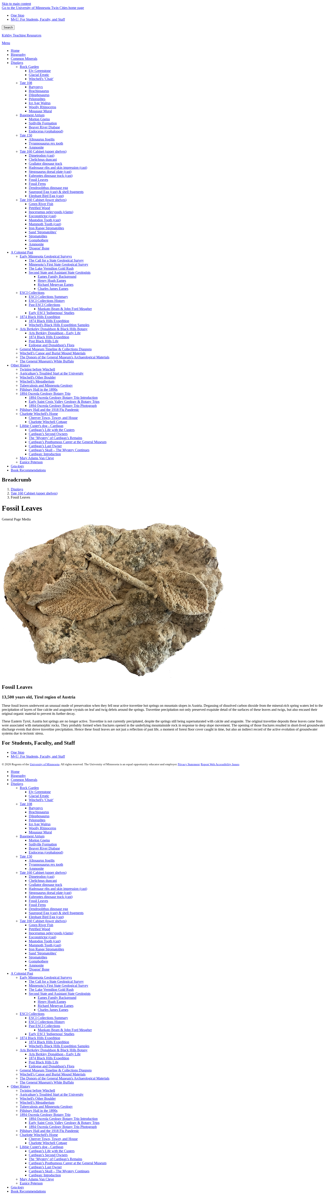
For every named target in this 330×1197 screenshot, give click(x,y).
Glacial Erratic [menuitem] (39, 75)
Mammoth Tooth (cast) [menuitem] (45, 224)
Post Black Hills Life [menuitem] (43, 341)
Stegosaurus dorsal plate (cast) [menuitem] (50, 171)
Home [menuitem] (15, 50)
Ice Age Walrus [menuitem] (40, 103)
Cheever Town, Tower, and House (53, 1139)
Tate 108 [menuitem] (26, 83)
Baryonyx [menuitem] (36, 87)
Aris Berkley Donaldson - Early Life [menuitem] (55, 333)
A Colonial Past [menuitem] (22, 252)
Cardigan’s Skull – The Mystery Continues (59, 1171)
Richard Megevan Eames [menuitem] (55, 284)
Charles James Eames (53, 1010)
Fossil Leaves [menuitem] (38, 180)
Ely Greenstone (40, 792)
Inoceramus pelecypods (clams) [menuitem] (51, 212)
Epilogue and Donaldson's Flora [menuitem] (51, 345)
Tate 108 (26, 804)
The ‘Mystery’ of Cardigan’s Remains (55, 1159)
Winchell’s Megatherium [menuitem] (37, 381)
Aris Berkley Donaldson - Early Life (55, 1054)
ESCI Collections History (47, 1022)
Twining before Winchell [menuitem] (37, 369)
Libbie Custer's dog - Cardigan (41, 1147)
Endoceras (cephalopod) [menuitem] (46, 131)
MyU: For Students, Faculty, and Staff (38, 19)
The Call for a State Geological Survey (56, 981)
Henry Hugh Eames (52, 1002)
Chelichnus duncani (43, 881)
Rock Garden (29, 788)
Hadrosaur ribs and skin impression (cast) (58, 889)
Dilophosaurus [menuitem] (39, 95)
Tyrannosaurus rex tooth (46, 864)
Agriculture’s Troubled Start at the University (52, 1094)
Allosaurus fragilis (42, 860)
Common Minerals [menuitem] (24, 59)
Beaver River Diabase (44, 848)
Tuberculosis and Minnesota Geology (46, 1106)
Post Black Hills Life (43, 1062)
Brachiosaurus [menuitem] (39, 91)
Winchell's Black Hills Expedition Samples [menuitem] (59, 325)
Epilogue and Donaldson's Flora (51, 1066)
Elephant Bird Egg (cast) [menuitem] (46, 196)
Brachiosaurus (39, 812)
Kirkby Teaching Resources (21, 35)
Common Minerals (24, 780)
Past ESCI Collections (44, 1026)
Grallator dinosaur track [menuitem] (45, 163)
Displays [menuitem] (17, 63)
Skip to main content (16, 4)
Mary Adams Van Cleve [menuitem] (37, 458)
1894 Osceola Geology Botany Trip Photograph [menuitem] (63, 406)
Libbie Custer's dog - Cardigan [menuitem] (41, 426)
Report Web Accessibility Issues (220, 764)
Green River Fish (41, 925)
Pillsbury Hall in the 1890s (38, 1110)
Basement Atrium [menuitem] (32, 115)
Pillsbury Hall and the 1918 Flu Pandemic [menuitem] (49, 410)
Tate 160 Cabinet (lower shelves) (43, 921)
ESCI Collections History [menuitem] (47, 301)
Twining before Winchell (37, 1090)
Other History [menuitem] (20, 365)
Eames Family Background (57, 998)
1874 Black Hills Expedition (40, 1038)
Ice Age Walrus (40, 824)
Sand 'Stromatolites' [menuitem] (43, 232)
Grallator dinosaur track (45, 885)
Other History (20, 1086)
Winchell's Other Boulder (38, 1098)
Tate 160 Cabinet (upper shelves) (34, 493)
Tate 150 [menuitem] (26, 135)
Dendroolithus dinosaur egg (48, 909)
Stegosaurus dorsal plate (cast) (50, 893)
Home (15, 772)
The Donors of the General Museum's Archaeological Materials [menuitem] (64, 357)
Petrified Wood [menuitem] (39, 208)
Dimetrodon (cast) (41, 876)
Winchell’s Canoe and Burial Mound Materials (53, 1074)
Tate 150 (26, 856)
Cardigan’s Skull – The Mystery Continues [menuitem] (59, 450)
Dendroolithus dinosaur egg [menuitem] (48, 188)
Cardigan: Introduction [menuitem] (45, 454)
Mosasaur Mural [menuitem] (40, 111)
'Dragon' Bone (39, 969)
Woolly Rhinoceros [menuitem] (42, 107)
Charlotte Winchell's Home (39, 1135)
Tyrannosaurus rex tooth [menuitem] (46, 143)
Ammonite (36, 868)
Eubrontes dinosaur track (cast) (51, 897)
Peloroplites (37, 820)
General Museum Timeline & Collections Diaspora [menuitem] (56, 349)
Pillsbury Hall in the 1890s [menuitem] (38, 389)
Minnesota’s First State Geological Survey (58, 985)
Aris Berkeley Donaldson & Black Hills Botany (54, 1050)
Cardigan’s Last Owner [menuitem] (45, 446)
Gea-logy (17, 1187)
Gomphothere (38, 961)
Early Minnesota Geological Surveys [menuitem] (46, 256)
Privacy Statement (189, 764)
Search (8, 27)
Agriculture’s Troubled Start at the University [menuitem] (52, 373)
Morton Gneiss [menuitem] (39, 119)
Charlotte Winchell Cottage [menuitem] (48, 422)
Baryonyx (36, 808)
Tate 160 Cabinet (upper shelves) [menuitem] (43, 151)
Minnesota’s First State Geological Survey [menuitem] (58, 264)
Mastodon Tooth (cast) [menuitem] (45, 220)
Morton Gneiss (39, 840)
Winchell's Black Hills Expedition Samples (59, 1046)
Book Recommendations (28, 1191)
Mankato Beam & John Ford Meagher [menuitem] (65, 309)
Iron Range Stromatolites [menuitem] (46, 228)
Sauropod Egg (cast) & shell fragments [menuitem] (56, 192)
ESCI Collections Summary (48, 1018)
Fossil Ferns (37, 905)
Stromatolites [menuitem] (38, 236)
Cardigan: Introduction (45, 1175)
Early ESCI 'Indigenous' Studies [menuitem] (51, 313)
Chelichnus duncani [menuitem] (43, 159)
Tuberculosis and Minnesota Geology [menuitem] (46, 385)
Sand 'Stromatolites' (43, 953)
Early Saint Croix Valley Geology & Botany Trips (64, 1123)
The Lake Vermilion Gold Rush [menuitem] (51, 268)
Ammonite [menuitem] (36, 147)
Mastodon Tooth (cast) (45, 941)
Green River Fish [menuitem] (41, 204)
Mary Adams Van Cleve (37, 1179)
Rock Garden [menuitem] (29, 67)
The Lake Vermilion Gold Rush (51, 989)
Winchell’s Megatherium (37, 1102)
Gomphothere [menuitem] (38, 240)
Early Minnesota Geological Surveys (46, 977)
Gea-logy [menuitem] (17, 466)
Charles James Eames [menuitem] (53, 289)
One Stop (17, 15)
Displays (17, 489)
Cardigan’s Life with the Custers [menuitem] (52, 430)
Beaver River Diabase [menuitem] (44, 127)
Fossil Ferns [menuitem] (37, 184)
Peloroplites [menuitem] (37, 99)
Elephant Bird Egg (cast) (46, 917)
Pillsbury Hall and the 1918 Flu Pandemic (49, 1131)
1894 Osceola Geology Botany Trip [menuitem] (45, 393)
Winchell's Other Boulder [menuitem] (38, 377)
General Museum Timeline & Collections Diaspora (56, 1070)
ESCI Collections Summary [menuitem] (48, 297)
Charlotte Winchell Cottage (48, 1143)
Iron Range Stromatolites (46, 949)
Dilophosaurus (39, 816)
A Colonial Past (22, 973)
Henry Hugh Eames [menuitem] (52, 280)
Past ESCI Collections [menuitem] (44, 305)
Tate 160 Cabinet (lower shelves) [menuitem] (43, 200)
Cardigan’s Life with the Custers (52, 1151)
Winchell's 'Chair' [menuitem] (41, 79)
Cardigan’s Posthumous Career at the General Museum (67, 1163)
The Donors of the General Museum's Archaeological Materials (64, 1078)
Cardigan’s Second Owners (48, 1155)
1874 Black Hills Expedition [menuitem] (40, 317)
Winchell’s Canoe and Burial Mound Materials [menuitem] (53, 353)
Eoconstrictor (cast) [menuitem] (42, 216)
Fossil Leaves (38, 901)
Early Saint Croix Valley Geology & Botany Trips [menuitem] (64, 401)
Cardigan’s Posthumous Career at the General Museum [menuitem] (67, 442)
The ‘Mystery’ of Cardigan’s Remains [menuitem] (55, 438)
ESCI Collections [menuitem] (32, 293)
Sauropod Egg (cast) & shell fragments (56, 913)
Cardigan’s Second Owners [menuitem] (48, 434)
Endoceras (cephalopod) (46, 852)
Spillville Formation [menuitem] (43, 123)
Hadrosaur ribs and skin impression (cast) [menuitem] (58, 167)
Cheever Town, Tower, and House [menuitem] (53, 418)
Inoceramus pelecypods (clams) (51, 933)
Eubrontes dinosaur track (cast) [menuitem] (51, 176)
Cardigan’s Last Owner (45, 1167)
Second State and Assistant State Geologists (59, 993)
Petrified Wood (39, 929)
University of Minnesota (44, 764)
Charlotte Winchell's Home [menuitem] (39, 414)
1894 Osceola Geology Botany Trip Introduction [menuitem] (63, 397)
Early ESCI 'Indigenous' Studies (51, 1034)
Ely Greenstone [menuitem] (40, 71)
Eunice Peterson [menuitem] (31, 462)
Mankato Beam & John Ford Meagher (65, 1030)
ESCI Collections (32, 1014)
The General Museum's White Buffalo (47, 1082)
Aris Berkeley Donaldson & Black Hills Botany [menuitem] (54, 329)
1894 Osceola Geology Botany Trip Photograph (63, 1127)
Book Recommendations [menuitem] (28, 470)
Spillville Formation (43, 844)
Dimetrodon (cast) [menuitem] (41, 155)
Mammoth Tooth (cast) (45, 945)
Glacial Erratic (39, 796)
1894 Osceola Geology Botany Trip (45, 1115)
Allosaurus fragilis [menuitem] (42, 139)
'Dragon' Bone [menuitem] (39, 248)
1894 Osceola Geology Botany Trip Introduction (63, 1119)
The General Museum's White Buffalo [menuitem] (47, 361)
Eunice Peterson (31, 1183)
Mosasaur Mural (40, 832)
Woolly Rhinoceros (42, 828)
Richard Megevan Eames (55, 1006)
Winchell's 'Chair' (41, 800)
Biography (18, 776)
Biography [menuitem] (18, 54)
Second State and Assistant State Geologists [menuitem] (59, 272)
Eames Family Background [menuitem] (57, 276)
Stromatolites (38, 957)
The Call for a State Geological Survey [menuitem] (56, 260)
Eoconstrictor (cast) (42, 937)
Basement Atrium (32, 836)
